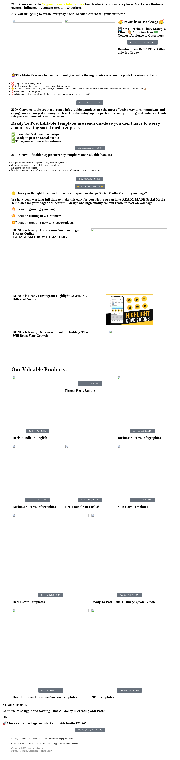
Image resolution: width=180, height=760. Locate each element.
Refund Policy (46, 751)
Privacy (15, 751)
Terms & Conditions (29, 751)
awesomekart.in (36, 748)
